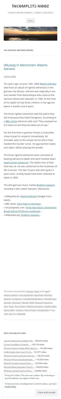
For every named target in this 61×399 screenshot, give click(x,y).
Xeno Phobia (30, 310)
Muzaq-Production (44, 302)
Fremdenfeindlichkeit (33, 298)
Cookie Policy (10, 386)
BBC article (11, 121)
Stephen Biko (50, 306)
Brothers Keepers (46, 185)
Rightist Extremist (35, 306)
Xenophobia (43, 310)
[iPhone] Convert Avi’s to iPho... (18, 370)
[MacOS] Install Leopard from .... (18, 363)
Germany (16, 302)
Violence (19, 310)
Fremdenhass (50, 298)
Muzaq (30, 291)
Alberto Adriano (48, 83)
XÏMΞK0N (21, 313)
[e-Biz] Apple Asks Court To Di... (18, 352)
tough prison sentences (16, 162)
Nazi (6, 306)
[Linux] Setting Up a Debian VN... (19, 340)
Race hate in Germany (29, 203)
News (36, 291)
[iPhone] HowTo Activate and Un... (19, 355)
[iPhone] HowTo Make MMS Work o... (21, 348)
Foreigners (17, 298)
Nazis (11, 306)
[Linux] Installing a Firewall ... (17, 344)
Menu (30, 20)
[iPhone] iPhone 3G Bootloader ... (19, 359)
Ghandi (25, 302)
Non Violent (20, 306)
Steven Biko (9, 310)
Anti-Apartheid (26, 295)
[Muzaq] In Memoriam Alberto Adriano (26, 67)
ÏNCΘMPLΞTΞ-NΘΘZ (30, 6)
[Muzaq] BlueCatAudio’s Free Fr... (19, 367)
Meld (31, 302)
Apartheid (38, 295)
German (7, 302)
